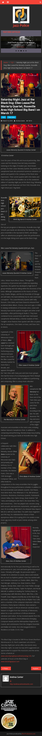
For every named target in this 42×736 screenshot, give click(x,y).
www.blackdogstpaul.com (10, 661)
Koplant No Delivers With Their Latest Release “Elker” (37, 669)
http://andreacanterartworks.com (21, 684)
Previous (3, 41)
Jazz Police (21, 25)
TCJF (3, 117)
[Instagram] (10, 681)
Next (38, 41)
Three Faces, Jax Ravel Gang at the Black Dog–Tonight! (7, 669)
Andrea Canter (20, 121)
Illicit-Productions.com (28, 734)
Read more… (21, 47)
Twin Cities (11, 117)
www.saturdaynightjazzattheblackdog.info (16, 656)
